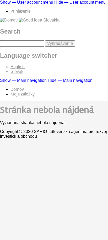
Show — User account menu (26, 2)
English (17, 67)
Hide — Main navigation (70, 80)
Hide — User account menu (80, 2)
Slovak (16, 71)
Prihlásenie (20, 11)
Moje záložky (22, 94)
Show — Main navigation (23, 80)
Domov (17, 90)
